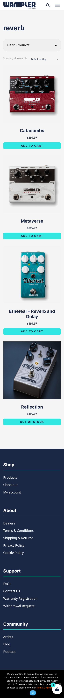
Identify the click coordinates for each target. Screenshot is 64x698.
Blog (6, 644)
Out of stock (32, 421)
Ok (32, 693)
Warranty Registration (20, 598)
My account (12, 492)
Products (10, 477)
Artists (8, 636)
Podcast (9, 651)
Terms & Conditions (18, 530)
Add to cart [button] (32, 145)
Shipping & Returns (18, 538)
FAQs (7, 583)
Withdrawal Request (18, 605)
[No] (59, 684)
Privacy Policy (13, 545)
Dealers (9, 523)
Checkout (10, 484)
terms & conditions (46, 687)
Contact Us (11, 591)
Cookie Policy (13, 552)
